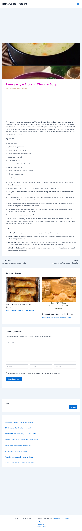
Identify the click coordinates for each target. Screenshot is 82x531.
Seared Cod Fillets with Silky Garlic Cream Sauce (21, 440)
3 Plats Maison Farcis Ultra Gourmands (18, 428)
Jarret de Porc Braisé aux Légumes (16, 451)
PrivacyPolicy (41, 527)
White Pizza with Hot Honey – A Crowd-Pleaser (21, 434)
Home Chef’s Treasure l (15, 3)
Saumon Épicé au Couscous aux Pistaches (19, 463)
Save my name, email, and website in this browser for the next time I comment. (34, 373)
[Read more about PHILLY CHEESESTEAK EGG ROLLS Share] (23, 289)
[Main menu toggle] (78, 4)
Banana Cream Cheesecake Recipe (57, 314)
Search (7, 403)
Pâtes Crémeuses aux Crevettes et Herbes (19, 457)
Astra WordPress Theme (60, 518)
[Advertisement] (41, 28)
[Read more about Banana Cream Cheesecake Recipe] (59, 294)
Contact (41, 524)
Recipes (20, 310)
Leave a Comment (22, 88)
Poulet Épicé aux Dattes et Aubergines (18, 445)
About (41, 522)
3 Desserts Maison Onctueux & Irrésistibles (19, 422)
